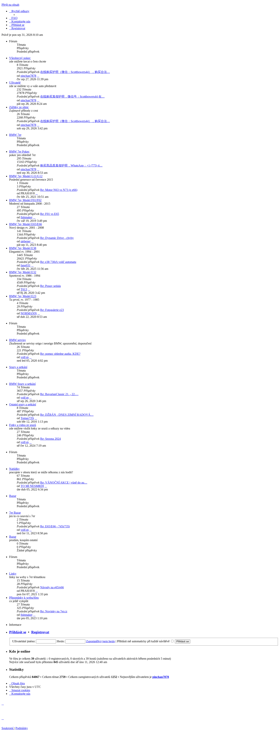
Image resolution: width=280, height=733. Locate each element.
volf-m (25, 357)
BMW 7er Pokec (19, 151)
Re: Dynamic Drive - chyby (57, 238)
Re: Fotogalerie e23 (52, 310)
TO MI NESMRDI (32, 486)
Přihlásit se (17, 632)
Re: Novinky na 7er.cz (53, 611)
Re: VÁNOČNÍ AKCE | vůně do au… (63, 482)
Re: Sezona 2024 (50, 438)
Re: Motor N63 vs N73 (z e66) (58, 189)
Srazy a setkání (18, 367)
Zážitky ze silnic (19, 107)
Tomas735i (27, 418)
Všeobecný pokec (20, 58)
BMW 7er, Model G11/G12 (25, 176)
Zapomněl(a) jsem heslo (100, 641)
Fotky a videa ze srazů (22, 425)
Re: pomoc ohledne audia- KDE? (60, 353)
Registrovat (40, 632)
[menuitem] (13, 18)
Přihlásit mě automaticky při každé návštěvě (143, 641)
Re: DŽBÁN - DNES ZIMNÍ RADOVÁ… (67, 414)
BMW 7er (15, 134)
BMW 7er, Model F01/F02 (25, 200)
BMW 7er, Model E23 (22, 296)
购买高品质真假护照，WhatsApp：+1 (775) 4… (71, 165)
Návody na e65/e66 (52, 587)
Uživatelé (15, 82)
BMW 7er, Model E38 (22, 248)
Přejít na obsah (10, 4)
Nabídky (14, 468)
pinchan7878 (28, 75)
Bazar (12, 495)
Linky (12, 573)
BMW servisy (17, 340)
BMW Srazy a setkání (22, 383)
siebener (25, 241)
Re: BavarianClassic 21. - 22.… (59, 394)
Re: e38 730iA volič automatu (58, 262)
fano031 (25, 265)
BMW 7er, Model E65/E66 (25, 224)
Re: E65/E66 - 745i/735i (55, 526)
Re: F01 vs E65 (49, 213)
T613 (24, 289)
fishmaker (26, 217)
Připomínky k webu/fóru (24, 597)
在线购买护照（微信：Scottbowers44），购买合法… (75, 72)
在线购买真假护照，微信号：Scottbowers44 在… (72, 96)
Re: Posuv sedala (50, 286)
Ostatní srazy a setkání (22, 404)
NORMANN (29, 313)
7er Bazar (15, 512)
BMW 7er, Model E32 (22, 272)
